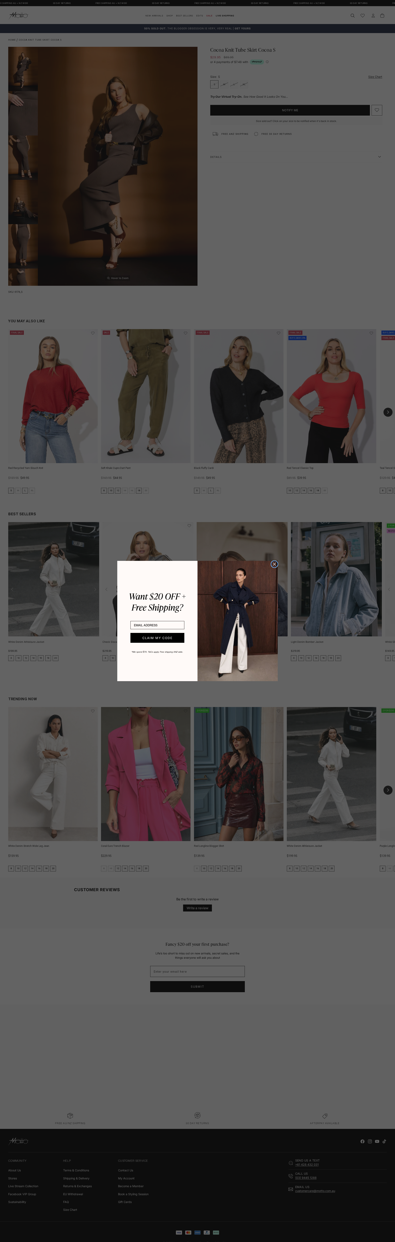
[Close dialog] (274, 564)
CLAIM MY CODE (157, 638)
